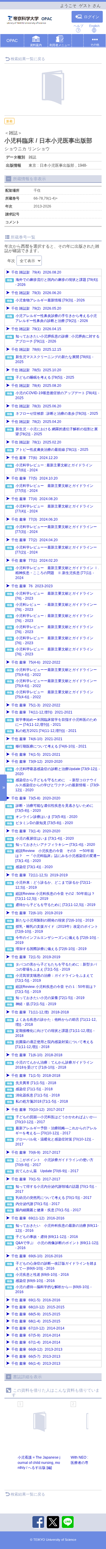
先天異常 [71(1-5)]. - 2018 (36, 1083)
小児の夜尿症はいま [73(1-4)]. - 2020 (45, 838)
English (94, 26)
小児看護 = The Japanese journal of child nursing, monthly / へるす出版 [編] (39, 1462)
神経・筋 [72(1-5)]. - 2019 (36, 1004)
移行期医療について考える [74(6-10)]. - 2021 (51, 746)
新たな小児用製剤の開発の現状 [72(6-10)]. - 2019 (55, 920)
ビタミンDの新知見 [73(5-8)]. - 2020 (44, 823)
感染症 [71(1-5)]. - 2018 (34, 1089)
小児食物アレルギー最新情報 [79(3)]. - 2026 (50, 300)
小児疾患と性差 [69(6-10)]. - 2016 (42, 1275)
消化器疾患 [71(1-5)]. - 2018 (38, 1095)
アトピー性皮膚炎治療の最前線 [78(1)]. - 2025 (52, 450)
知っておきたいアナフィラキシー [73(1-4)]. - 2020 (55, 845)
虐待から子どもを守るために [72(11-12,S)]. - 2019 (55, 905)
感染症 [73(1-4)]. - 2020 (34, 867)
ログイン (91, 17)
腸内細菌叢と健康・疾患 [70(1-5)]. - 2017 (48, 1210)
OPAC (12, 40)
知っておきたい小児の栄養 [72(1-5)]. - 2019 (50, 998)
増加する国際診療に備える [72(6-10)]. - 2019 (51, 949)
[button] (36, 41)
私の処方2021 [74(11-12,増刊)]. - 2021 (46, 731)
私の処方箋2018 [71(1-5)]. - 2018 (42, 1101)
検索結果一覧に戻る (28, 59)
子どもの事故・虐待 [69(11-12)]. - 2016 (47, 1237)
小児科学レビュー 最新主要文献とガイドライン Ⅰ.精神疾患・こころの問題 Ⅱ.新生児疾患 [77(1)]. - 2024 (57, 573)
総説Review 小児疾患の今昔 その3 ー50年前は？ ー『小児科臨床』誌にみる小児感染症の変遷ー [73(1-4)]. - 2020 (57, 856)
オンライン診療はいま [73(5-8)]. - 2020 (46, 817)
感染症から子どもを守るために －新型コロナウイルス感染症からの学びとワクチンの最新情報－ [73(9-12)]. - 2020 (57, 785)
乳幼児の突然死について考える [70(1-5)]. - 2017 (54, 1198)
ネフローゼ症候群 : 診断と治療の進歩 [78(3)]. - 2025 (57, 413)
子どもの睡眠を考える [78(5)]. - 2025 (45, 377)
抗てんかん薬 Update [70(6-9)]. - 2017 (47, 1171)
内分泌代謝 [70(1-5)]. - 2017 (38, 1204)
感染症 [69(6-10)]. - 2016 (35, 1281)
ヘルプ (78, 26)
